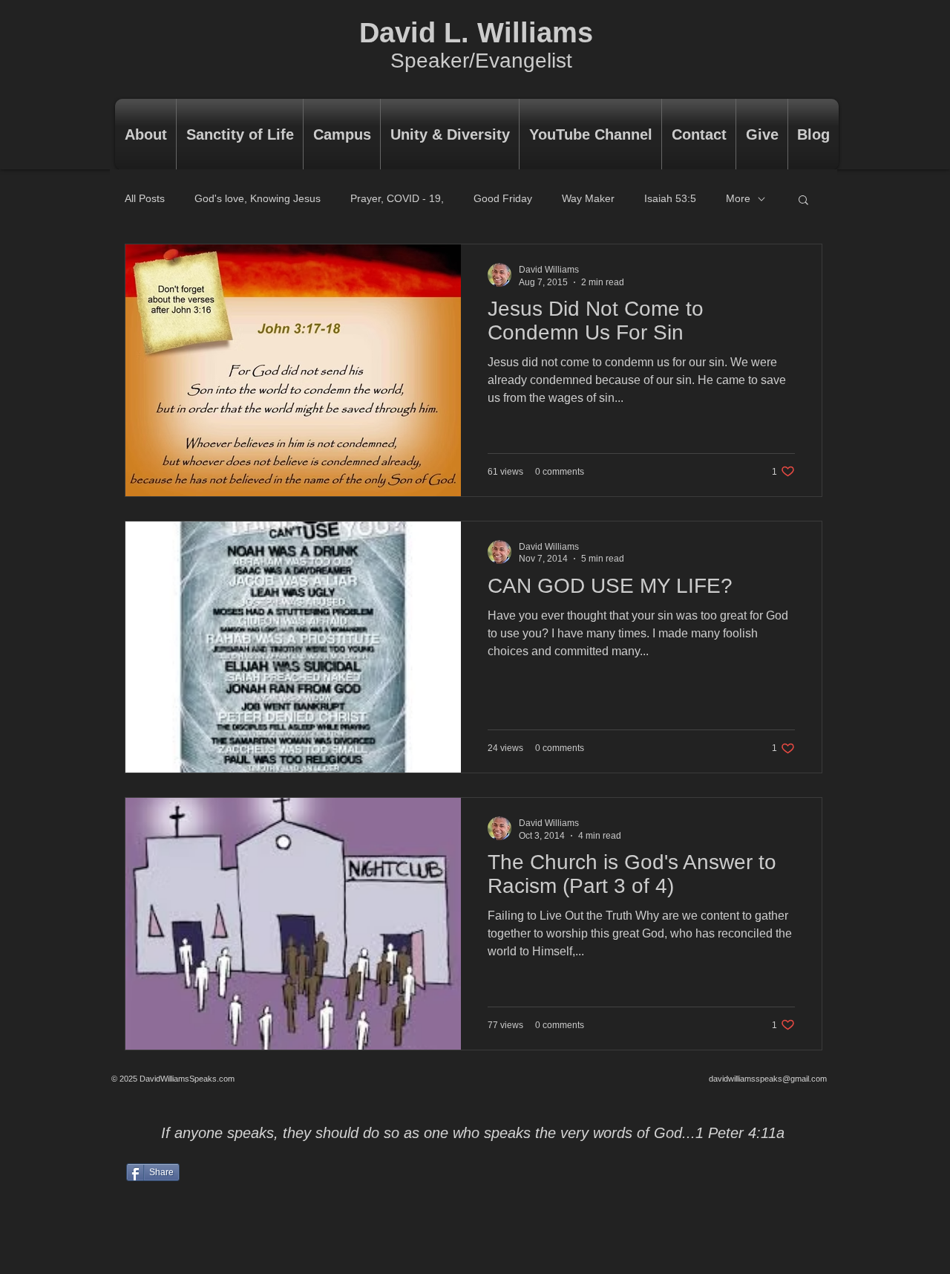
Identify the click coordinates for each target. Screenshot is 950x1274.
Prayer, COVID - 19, (397, 198)
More (738, 198)
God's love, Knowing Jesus (257, 198)
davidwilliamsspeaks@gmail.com (768, 1078)
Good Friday (503, 198)
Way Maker (588, 198)
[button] (803, 201)
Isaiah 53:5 (670, 198)
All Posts (145, 198)
